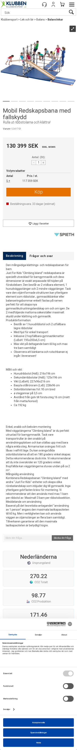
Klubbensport (9, 19)
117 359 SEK (30, 180)
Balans (40, 19)
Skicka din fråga (62, 538)
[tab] (14, 256)
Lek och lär (27, 19)
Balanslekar (55, 19)
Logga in (53, 4)
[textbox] (27, 538)
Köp (39, 192)
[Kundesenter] (44, 4)
